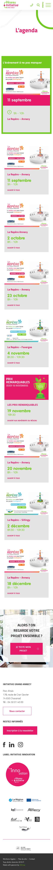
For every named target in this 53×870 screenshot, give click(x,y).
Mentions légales (9, 859)
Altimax (22, 864)
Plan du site (22, 859)
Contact (32, 859)
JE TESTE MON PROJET (23, 648)
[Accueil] (11, 5)
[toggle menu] (48, 5)
